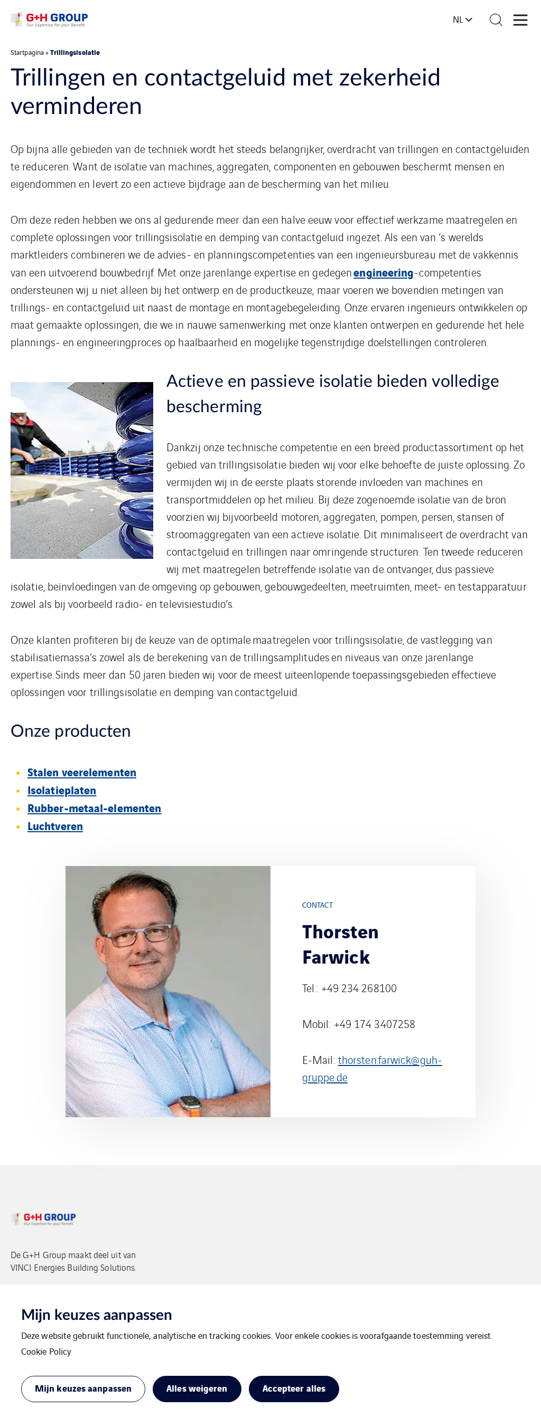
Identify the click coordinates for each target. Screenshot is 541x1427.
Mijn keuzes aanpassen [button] (83, 1387)
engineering (383, 271)
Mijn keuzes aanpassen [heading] (96, 1315)
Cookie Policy (46, 1351)
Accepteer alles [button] (294, 1387)
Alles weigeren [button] (196, 1387)
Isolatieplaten (61, 789)
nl (458, 19)
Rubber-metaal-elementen (94, 807)
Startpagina (27, 52)
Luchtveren (55, 825)
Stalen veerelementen (81, 771)
